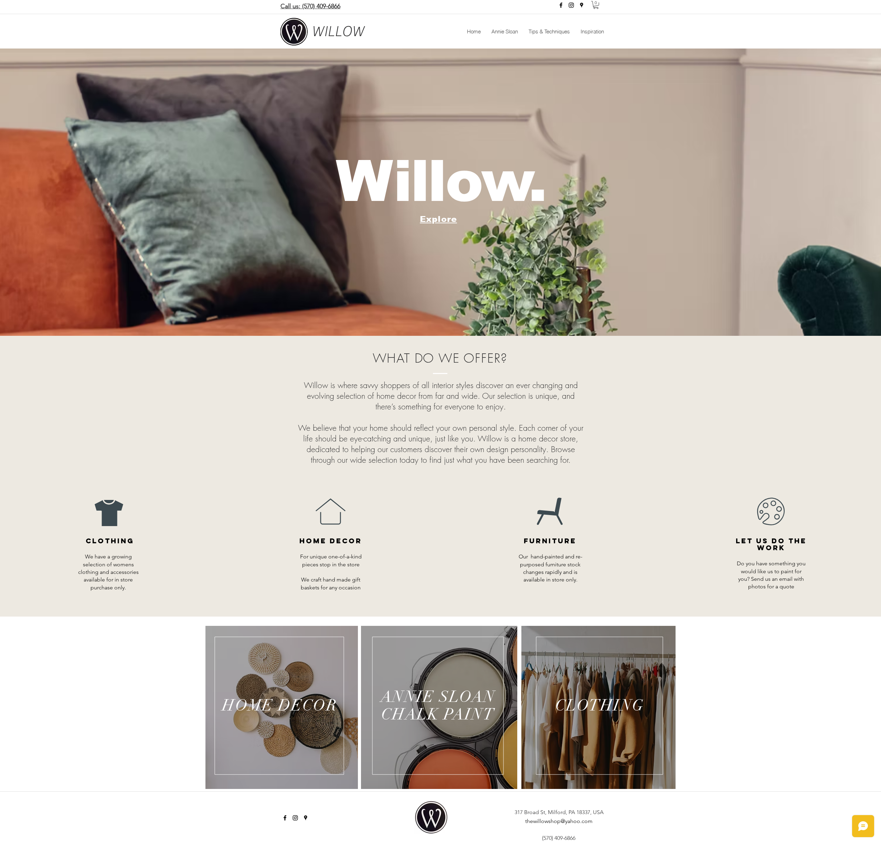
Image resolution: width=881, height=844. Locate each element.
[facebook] (561, 5)
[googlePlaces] (581, 5)
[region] (281, 707)
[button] (596, 5)
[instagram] (571, 5)
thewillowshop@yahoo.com (559, 821)
